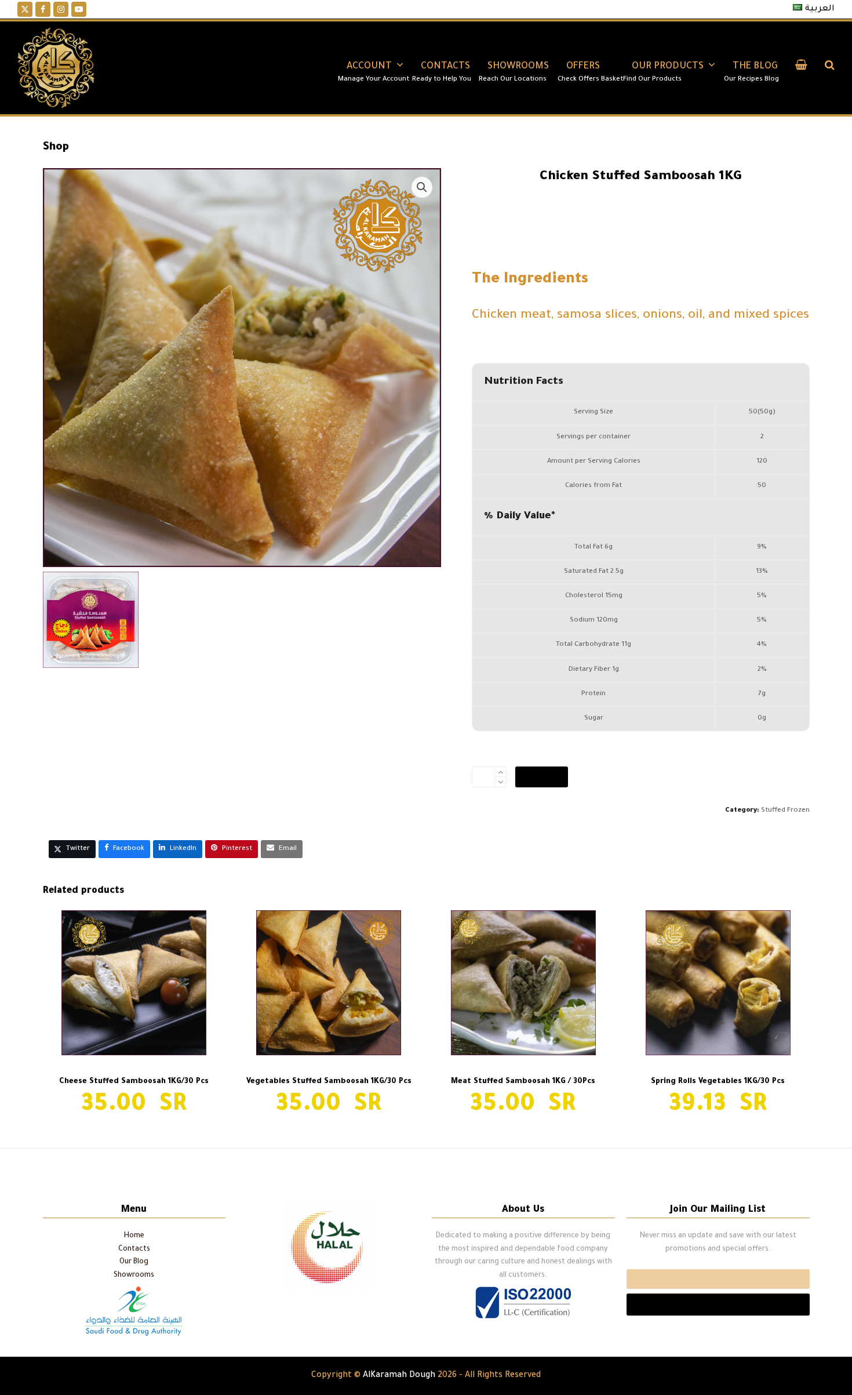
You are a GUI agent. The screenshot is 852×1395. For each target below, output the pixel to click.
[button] (801, 67)
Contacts (134, 1249)
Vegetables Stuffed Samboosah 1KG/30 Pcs (730, 1167)
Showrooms (134, 1276)
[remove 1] (500, 782)
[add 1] (500, 772)
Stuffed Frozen (785, 811)
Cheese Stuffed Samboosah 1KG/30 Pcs (111, 1167)
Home (134, 1236)
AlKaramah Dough (399, 1376)
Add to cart (541, 776)
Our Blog (133, 1262)
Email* (718, 1279)
